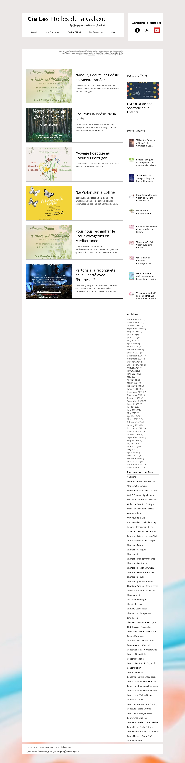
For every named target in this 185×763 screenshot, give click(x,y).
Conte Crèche (151, 722)
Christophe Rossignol (137, 599)
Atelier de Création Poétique (140, 504)
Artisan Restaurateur (137, 499)
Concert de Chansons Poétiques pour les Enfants (143, 690)
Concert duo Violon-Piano (139, 695)
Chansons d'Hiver (135, 576)
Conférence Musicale (137, 718)
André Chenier (134, 495)
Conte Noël (147, 736)
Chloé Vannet (133, 595)
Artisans (153, 499)
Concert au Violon (135, 672)
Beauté (130, 527)
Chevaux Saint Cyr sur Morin (141, 590)
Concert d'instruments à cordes (142, 677)
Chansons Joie (134, 554)
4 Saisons (131, 476)
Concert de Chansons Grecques (142, 681)
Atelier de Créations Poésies (140, 508)
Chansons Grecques (136, 549)
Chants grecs (151, 586)
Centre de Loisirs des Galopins (142, 540)
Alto (129, 486)
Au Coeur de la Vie (136, 517)
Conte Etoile (133, 731)
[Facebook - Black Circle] (137, 30)
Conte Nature (133, 736)
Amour (143, 486)
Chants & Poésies (135, 586)
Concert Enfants (135, 649)
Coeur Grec (151, 631)
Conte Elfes (132, 727)
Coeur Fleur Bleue (135, 631)
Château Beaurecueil (137, 608)
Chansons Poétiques (137, 563)
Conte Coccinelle (135, 722)
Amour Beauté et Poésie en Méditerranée (143, 490)
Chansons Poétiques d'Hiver (140, 572)
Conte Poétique (134, 740)
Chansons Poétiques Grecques (142, 567)
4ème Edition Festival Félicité (141, 481)
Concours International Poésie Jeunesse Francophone (143, 704)
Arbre (153, 495)
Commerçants (133, 645)
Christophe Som (135, 604)
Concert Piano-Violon (137, 654)
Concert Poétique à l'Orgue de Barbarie (143, 663)
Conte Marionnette (149, 731)
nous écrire (91, 55)
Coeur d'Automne (135, 636)
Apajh (146, 495)
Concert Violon (134, 667)
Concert (146, 645)
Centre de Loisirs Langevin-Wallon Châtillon (143, 536)
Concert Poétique (135, 658)
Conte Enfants (146, 727)
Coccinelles (146, 627)
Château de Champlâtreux (139, 613)
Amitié (136, 486)
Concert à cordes (135, 699)
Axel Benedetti (134, 522)
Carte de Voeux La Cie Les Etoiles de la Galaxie (143, 531)
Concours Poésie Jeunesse (139, 713)
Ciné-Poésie (132, 618)
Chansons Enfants (136, 545)
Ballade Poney (149, 522)
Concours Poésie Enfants (139, 708)
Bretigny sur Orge (144, 527)
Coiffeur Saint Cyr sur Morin (140, 640)
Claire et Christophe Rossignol (141, 622)
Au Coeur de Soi (135, 513)
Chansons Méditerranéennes (141, 558)
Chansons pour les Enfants (140, 581)
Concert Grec (150, 649)
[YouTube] (157, 30)
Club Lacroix (133, 627)
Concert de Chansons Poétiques (142, 686)
